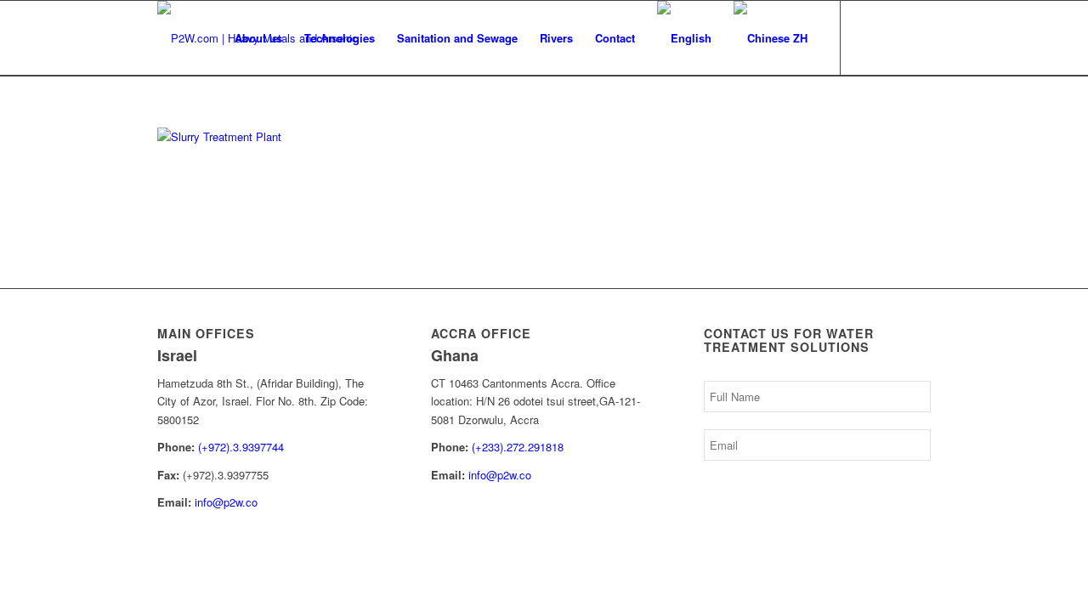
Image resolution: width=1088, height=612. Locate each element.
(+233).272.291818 (518, 447)
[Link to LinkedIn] (867, 37)
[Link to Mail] (918, 37)
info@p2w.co (226, 502)
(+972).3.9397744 (241, 447)
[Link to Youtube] (892, 37)
